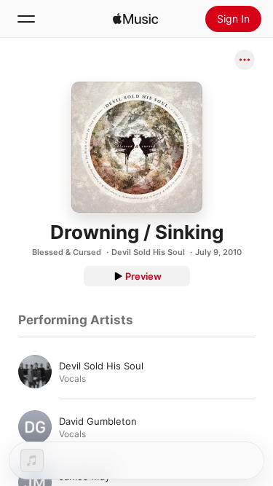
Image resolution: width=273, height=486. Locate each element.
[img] (135, 19)
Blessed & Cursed (66, 252)
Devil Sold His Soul (148, 252)
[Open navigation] (26, 19)
